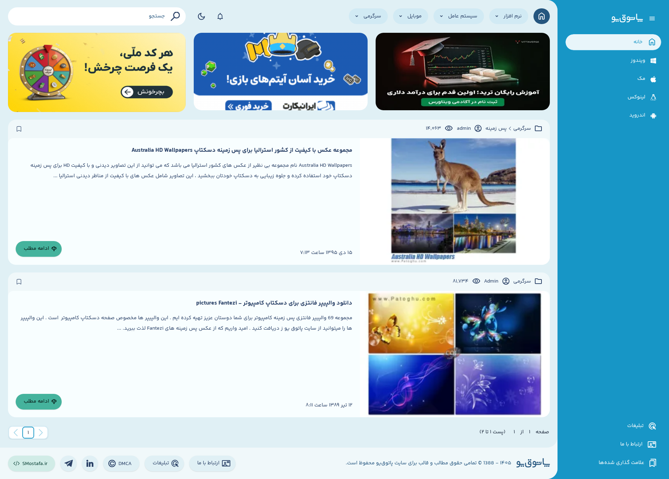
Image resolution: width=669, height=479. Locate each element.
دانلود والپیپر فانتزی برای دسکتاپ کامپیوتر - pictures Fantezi (274, 303)
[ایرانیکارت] (281, 72)
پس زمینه (496, 129)
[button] (28, 433)
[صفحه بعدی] (15, 433)
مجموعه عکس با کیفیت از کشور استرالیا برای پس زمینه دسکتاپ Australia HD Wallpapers (241, 150)
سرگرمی (522, 129)
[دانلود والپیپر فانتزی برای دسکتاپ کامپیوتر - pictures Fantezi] (454, 354)
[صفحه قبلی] (40, 433)
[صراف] (97, 72)
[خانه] (541, 16)
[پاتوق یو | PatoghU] (627, 18)
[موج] (463, 72)
